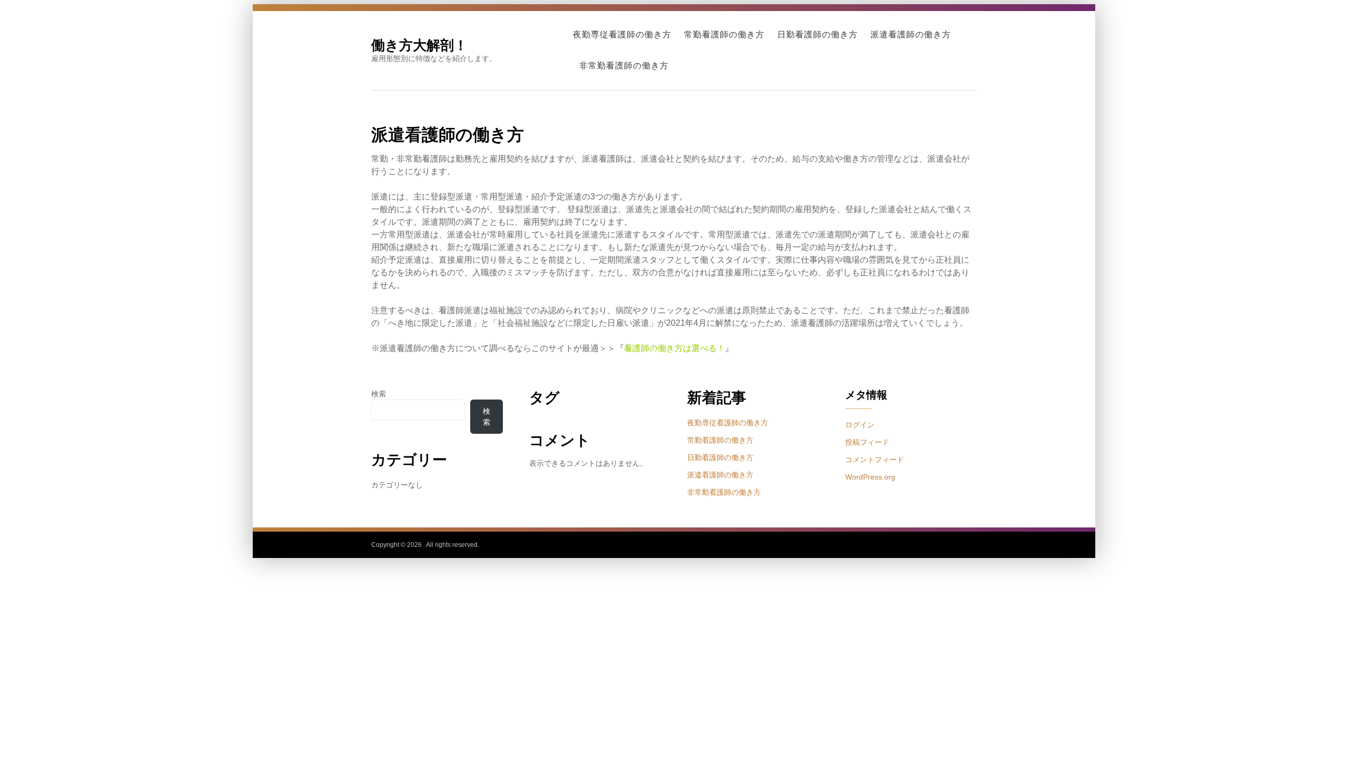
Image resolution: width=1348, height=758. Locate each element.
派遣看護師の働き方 (910, 34)
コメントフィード (874, 459)
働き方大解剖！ (419, 45)
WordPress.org (870, 477)
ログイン (860, 425)
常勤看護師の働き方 (724, 34)
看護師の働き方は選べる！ (674, 348)
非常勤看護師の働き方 (624, 65)
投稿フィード (867, 442)
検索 (378, 394)
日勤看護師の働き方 (817, 34)
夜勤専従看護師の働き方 (622, 34)
